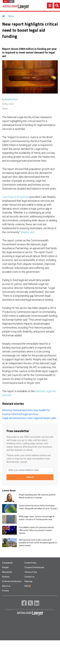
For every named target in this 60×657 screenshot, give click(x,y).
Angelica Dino (11, 99)
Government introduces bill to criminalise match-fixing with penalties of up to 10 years (38, 507)
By (9, 99)
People (5, 567)
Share (5, 108)
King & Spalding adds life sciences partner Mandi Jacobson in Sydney (37, 496)
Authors (6, 577)
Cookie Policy (30, 563)
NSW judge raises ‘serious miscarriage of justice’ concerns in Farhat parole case (36, 518)
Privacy (5, 590)
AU (5, 1)
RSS (26, 586)
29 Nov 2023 (8, 104)
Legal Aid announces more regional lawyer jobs (29, 418)
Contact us (29, 577)
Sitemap (28, 581)
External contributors (11, 581)
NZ (11, 1)
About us (6, 586)
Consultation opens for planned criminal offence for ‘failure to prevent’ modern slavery (36, 530)
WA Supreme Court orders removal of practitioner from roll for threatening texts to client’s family (38, 542)
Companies (7, 563)
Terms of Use (30, 572)
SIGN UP (30, 477)
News (11, 16)
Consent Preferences (34, 567)
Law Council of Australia (15, 196)
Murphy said (27, 232)
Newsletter (7, 572)
